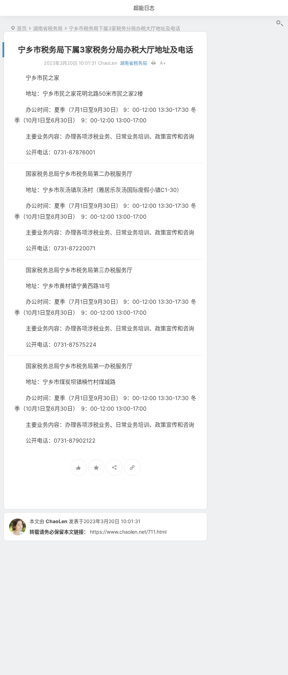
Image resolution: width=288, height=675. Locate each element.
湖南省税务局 (48, 28)
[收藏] (96, 467)
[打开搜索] (279, 23)
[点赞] (78, 467)
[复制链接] (132, 467)
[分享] (114, 467)
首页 (22, 28)
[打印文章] (153, 63)
